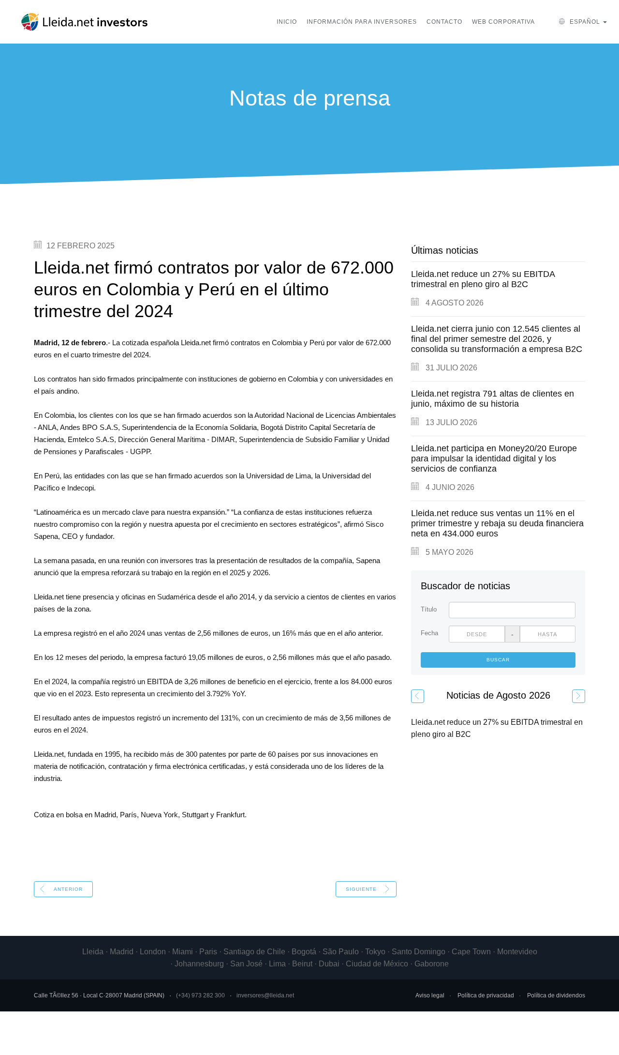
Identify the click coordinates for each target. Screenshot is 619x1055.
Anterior (68, 889)
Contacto (444, 21)
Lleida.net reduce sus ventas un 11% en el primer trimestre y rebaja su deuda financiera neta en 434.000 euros (497, 523)
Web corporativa (503, 21)
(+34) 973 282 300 (200, 995)
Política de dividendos (556, 995)
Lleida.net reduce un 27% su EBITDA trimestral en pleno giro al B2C (483, 279)
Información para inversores (362, 21)
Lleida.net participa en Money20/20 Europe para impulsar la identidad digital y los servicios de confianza (494, 458)
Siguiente (361, 889)
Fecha (429, 633)
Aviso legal (429, 995)
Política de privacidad (485, 995)
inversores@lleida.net (265, 995)
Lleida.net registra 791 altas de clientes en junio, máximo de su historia (492, 399)
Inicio (287, 21)
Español (585, 21)
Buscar (498, 659)
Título (429, 609)
